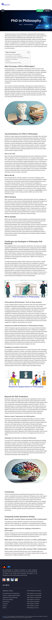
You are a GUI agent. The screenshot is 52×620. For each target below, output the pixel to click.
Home (20, 24)
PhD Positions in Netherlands (34, 595)
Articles (4, 607)
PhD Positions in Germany (33, 599)
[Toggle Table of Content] (27, 52)
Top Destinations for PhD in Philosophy (13, 56)
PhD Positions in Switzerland (34, 597)
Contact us (5, 603)
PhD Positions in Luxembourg (34, 593)
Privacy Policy (6, 601)
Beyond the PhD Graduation (11, 59)
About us (5, 605)
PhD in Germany (10, 197)
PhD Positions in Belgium (33, 601)
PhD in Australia (10, 217)
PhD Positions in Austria (33, 605)
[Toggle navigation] (2, 10)
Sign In (40, 10)
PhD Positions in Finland (33, 603)
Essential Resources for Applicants (11, 593)
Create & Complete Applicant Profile (11, 595)
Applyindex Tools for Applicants (10, 597)
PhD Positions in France (33, 607)
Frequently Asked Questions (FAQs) (13, 62)
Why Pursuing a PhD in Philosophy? (13, 54)
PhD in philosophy (10, 68)
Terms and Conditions (8, 599)
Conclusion (7, 61)
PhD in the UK (9, 175)
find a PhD (38, 190)
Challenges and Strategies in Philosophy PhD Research (17, 57)
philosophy (33, 247)
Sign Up (47, 10)
